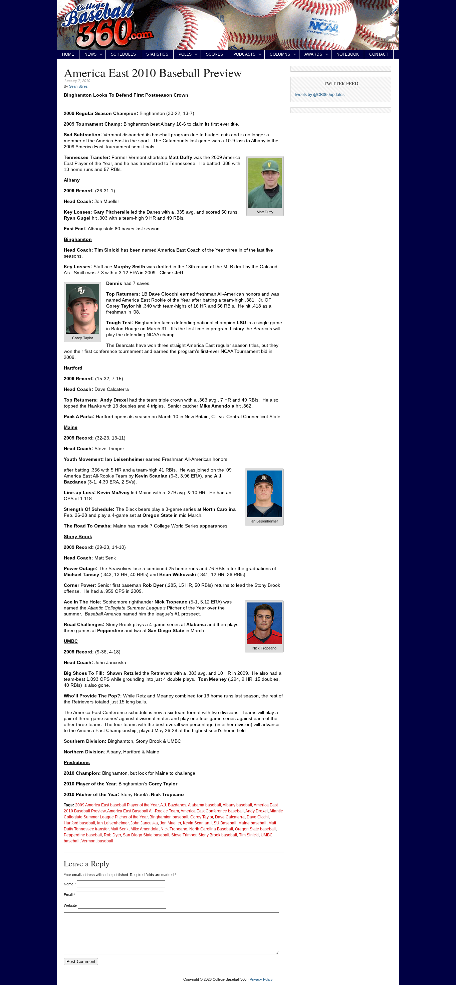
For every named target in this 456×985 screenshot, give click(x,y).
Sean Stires (78, 86)
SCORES (214, 54)
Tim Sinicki (249, 835)
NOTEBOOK (347, 54)
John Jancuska (144, 823)
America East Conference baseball (212, 811)
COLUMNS (277, 54)
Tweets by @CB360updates (319, 94)
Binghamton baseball (169, 817)
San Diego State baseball (146, 835)
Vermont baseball (97, 841)
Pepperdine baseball (83, 835)
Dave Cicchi (258, 817)
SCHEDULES (123, 54)
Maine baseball (252, 823)
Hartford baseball (79, 823)
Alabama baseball (204, 805)
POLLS (183, 54)
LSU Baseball (223, 823)
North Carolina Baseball (211, 829)
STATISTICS (157, 54)
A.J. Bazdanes (173, 805)
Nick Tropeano (174, 829)
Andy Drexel (256, 811)
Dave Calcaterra (230, 817)
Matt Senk (119, 829)
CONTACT (378, 54)
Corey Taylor (201, 817)
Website (70, 905)
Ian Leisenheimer (113, 823)
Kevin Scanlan (196, 823)
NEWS (87, 54)
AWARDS (310, 54)
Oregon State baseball (255, 829)
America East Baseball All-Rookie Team (143, 811)
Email (69, 895)
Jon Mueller (170, 823)
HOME (68, 54)
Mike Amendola (145, 829)
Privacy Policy (261, 979)
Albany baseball (237, 805)
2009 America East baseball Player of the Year (117, 805)
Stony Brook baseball (217, 835)
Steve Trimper (183, 835)
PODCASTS (241, 54)
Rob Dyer (112, 835)
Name (70, 884)
